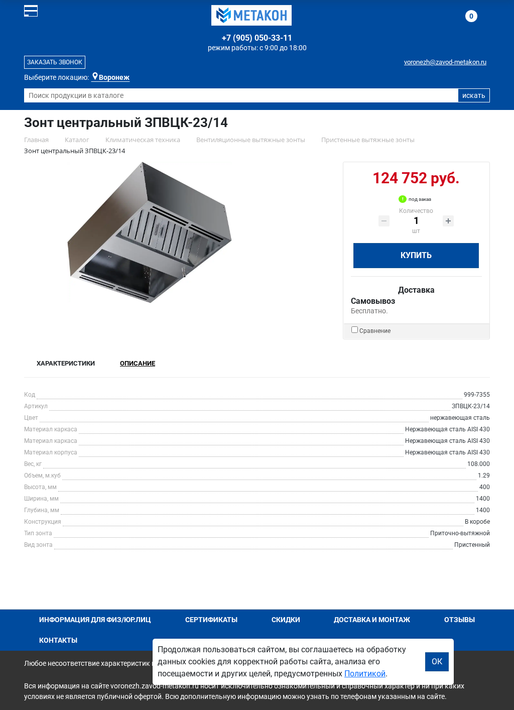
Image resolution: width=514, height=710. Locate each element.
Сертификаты (211, 620)
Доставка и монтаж (372, 620)
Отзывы (459, 620)
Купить (416, 255)
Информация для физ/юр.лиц (95, 620)
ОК (437, 661)
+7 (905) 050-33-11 (257, 38)
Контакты (58, 640)
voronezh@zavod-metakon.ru (445, 62)
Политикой (365, 673)
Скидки (286, 620)
